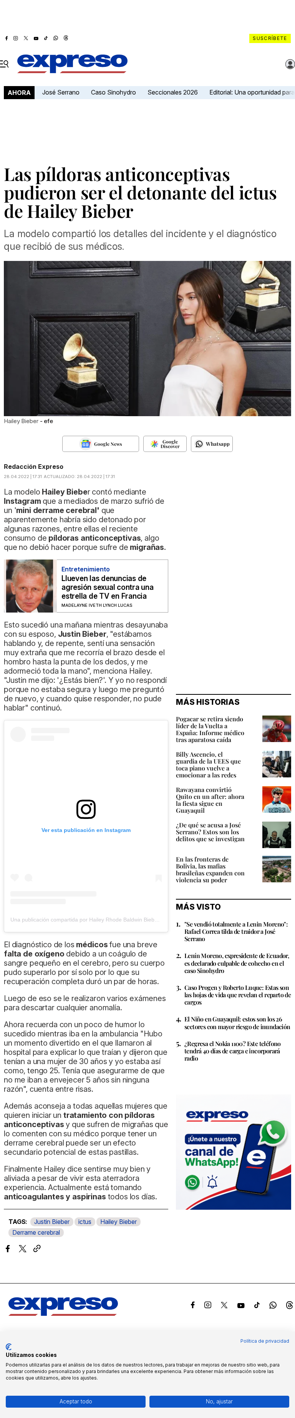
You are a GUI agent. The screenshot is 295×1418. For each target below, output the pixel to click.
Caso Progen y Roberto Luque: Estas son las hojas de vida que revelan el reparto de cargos (237, 994)
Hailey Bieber (118, 1221)
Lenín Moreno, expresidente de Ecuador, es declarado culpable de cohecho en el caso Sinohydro (236, 962)
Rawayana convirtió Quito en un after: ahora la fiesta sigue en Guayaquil (210, 799)
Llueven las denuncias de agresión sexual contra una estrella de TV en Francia (107, 587)
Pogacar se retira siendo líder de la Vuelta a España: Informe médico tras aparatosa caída (210, 729)
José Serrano (61, 92)
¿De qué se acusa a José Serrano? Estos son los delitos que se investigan (210, 832)
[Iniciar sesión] (290, 64)
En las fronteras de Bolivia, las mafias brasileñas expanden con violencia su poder (210, 869)
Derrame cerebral (36, 1232)
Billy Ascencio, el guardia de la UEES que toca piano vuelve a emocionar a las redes (208, 764)
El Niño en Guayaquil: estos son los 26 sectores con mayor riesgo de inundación (237, 1022)
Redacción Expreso (33, 466)
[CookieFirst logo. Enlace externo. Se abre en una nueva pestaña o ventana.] (9, 1346)
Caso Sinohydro (113, 92)
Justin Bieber (52, 1221)
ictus (84, 1221)
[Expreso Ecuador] (63, 1313)
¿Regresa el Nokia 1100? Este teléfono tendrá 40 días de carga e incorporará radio (232, 1050)
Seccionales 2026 (173, 92)
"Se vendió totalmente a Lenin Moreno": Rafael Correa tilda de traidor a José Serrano (236, 931)
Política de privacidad (264, 1341)
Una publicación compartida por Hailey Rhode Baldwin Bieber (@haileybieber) (105, 920)
